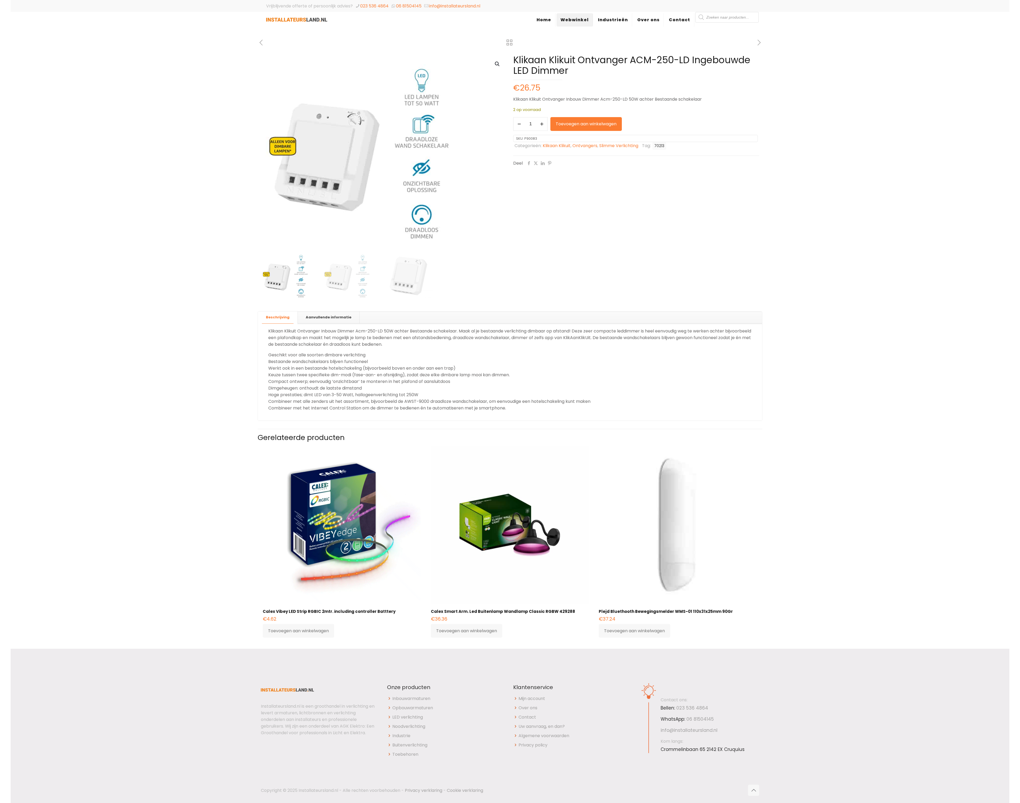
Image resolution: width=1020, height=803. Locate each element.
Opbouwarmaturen (412, 708)
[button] (497, 64)
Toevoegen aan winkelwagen (586, 124)
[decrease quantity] (519, 124)
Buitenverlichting (409, 745)
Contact (527, 717)
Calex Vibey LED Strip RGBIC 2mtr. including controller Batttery (329, 611)
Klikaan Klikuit (557, 146)
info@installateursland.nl (454, 6)
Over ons (527, 708)
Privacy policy (532, 745)
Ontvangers (584, 146)
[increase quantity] (541, 124)
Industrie (401, 736)
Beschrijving (278, 317)
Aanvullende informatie (328, 317)
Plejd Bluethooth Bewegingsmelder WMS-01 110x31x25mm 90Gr (666, 611)
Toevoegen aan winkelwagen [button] (298, 631)
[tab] (278, 317)
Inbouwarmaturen (411, 698)
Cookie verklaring (465, 790)
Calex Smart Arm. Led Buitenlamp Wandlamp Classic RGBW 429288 (503, 611)
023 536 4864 (374, 6)
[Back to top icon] (753, 790)
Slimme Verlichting (618, 146)
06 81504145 (409, 6)
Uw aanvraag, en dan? (541, 726)
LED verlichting (407, 717)
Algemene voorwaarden (543, 736)
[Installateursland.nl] (296, 25)
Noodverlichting (408, 726)
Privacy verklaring (423, 790)
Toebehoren (405, 754)
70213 (659, 145)
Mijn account (531, 698)
